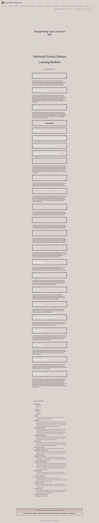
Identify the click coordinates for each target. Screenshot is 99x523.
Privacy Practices (41, 513)
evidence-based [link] (39, 430)
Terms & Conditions (28, 513)
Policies (35, 513)
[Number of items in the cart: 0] (96, 8)
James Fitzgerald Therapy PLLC (13, 2)
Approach (57, 513)
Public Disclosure (50, 513)
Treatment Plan (71, 513)
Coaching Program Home (49, 69)
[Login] (93, 8)
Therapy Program (63, 513)
